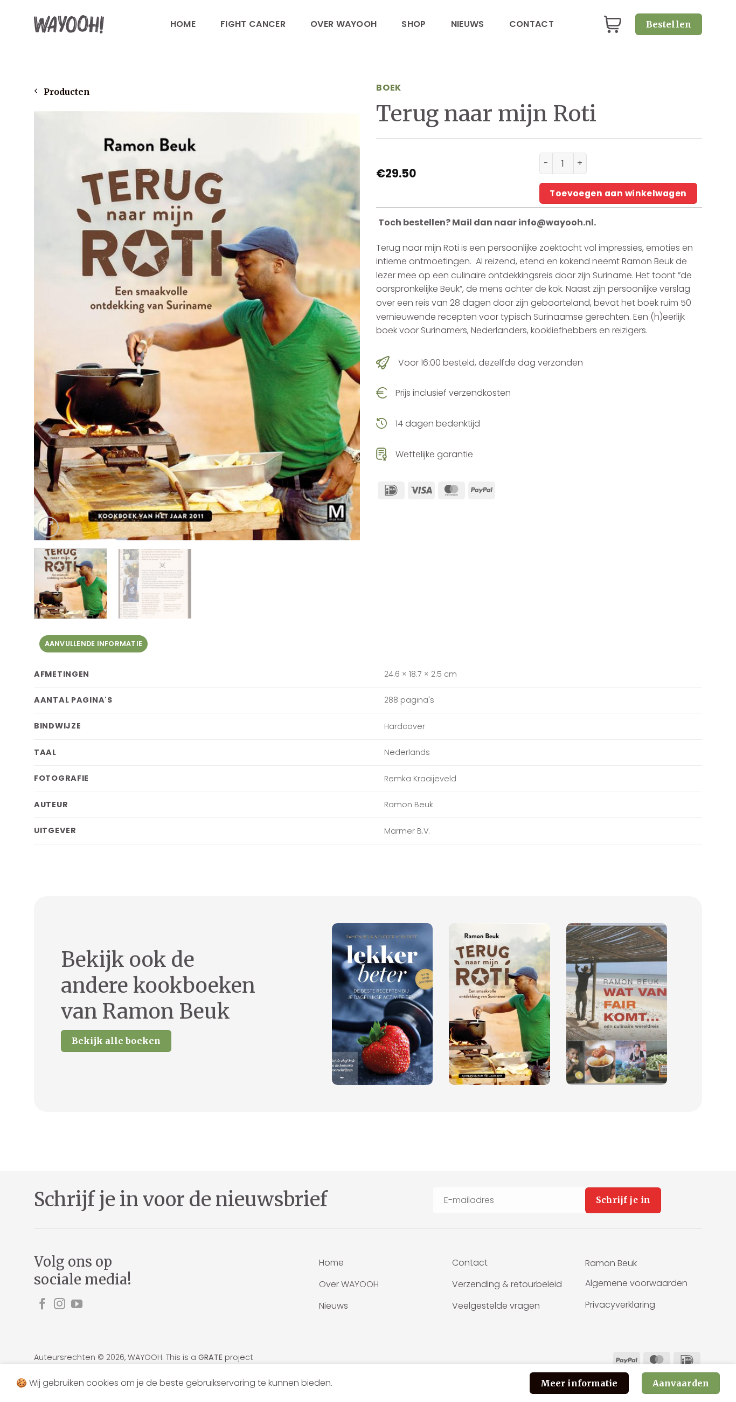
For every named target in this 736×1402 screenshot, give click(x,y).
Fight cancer (253, 24)
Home (183, 24)
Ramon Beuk (611, 1263)
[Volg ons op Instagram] (59, 1304)
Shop (413, 24)
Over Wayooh (343, 24)
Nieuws (467, 24)
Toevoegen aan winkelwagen (618, 193)
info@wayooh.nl (556, 222)
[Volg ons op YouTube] (76, 1304)
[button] (612, 24)
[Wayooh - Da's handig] (69, 24)
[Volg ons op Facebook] (42, 1304)
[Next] (340, 326)
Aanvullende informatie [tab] (94, 643)
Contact (531, 24)
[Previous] (54, 326)
